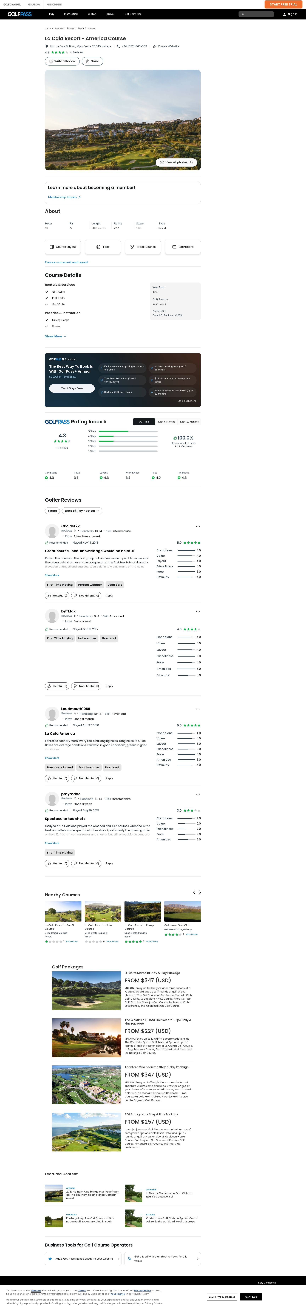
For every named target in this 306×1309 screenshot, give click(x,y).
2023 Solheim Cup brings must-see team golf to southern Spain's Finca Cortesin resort (92, 1195)
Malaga (91, 28)
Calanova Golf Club (177, 925)
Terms (82, 1290)
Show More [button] (53, 336)
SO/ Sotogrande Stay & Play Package (151, 1114)
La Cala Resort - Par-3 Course (59, 927)
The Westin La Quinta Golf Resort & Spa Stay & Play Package (158, 1022)
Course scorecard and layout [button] (66, 262)
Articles (70, 1188)
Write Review (72, 941)
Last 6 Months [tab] (166, 421)
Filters (52, 511)
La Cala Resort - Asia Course (98, 927)
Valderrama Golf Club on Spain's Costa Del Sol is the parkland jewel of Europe (171, 1219)
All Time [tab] (144, 421)
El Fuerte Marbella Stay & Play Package (152, 973)
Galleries (151, 1189)
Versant (36, 1290)
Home (48, 28)
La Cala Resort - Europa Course (139, 927)
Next (200, 892)
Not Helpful (89, 596)
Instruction (71, 14)
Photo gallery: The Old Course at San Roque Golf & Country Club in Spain (90, 1219)
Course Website (168, 46)
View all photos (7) (179, 162)
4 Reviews (76, 52)
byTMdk (68, 611)
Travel (110, 14)
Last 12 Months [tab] (189, 421)
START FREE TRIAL (283, 4)
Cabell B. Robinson (163, 315)
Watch (92, 14)
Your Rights (117, 1294)
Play (51, 14)
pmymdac (70, 793)
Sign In (293, 14)
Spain (81, 28)
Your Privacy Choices (222, 1297)
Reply (109, 596)
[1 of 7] (123, 120)
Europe (70, 28)
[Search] (243, 14)
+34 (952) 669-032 (134, 46)
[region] (153, 1297)
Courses (59, 28)
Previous (194, 892)
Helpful (60, 596)
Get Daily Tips (133, 14)
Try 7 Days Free (72, 388)
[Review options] (198, 526)
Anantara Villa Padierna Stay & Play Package (157, 1067)
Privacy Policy (142, 1290)
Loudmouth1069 (75, 708)
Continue (251, 1297)
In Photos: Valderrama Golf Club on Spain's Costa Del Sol (169, 1194)
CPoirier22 (70, 526)
